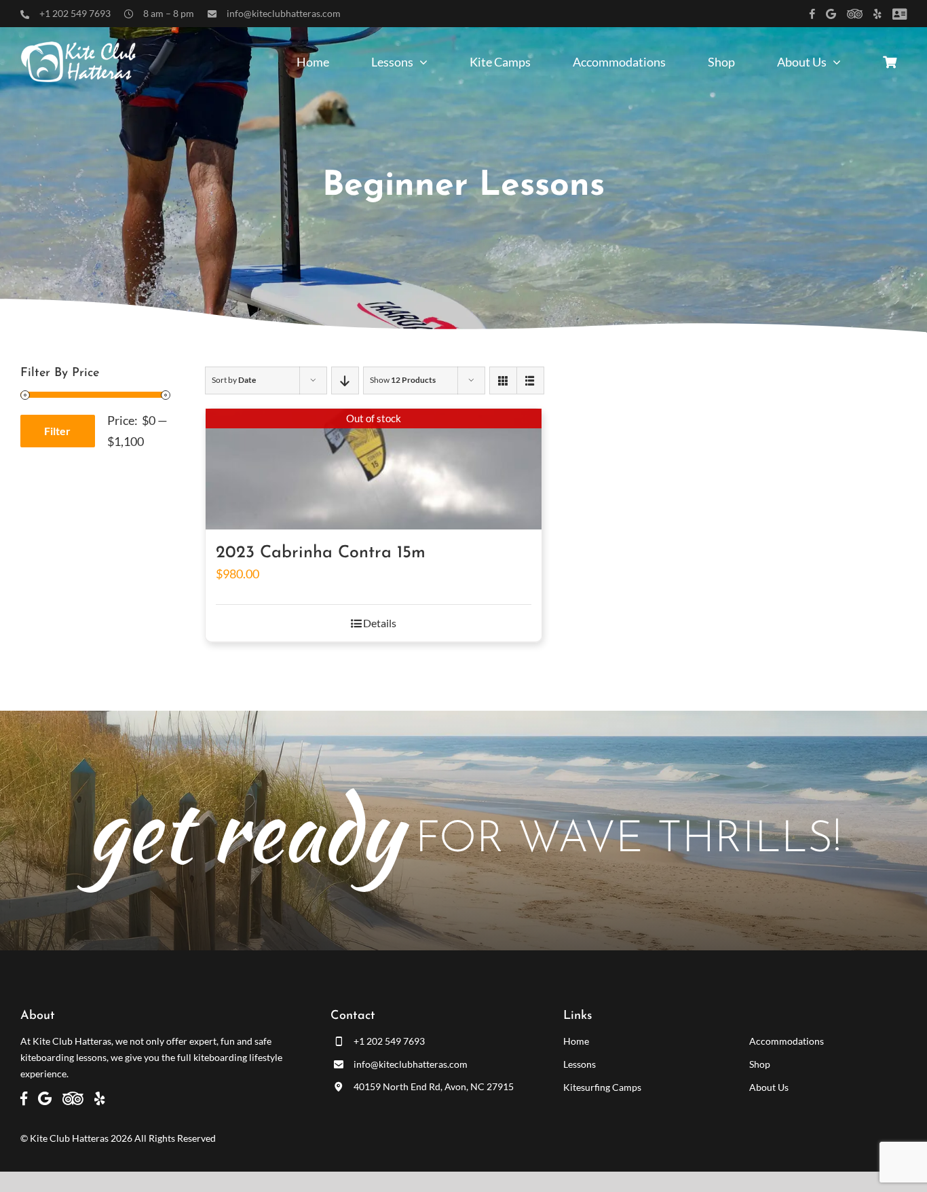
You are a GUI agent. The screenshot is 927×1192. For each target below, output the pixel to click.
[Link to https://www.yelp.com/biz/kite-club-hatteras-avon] (877, 14)
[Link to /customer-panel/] (899, 13)
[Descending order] (345, 380)
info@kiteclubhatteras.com (284, 13)
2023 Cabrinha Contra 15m (320, 552)
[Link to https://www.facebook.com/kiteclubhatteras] (812, 14)
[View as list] (530, 380)
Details (379, 622)
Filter (57, 430)
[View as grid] (503, 380)
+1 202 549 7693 (75, 13)
